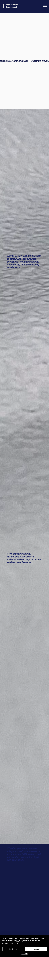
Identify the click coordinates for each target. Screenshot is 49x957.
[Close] (46, 938)
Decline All (13, 949)
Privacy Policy (14, 943)
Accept (36, 949)
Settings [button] (25, 953)
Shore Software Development (12, 6)
